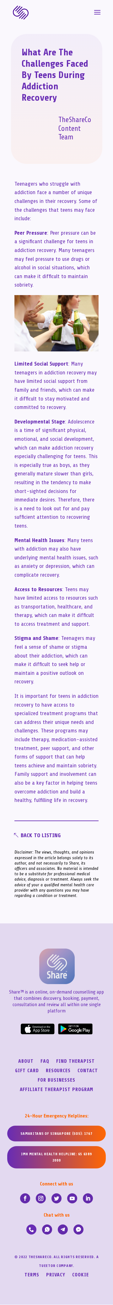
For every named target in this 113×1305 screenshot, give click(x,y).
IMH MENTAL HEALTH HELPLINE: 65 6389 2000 (56, 1157)
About (26, 1061)
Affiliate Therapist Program (57, 1089)
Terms (31, 1275)
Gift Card (27, 1070)
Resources (58, 1070)
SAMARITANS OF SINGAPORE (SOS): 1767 (56, 1133)
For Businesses (56, 1080)
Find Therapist (75, 1061)
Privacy (56, 1275)
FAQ (44, 1061)
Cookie (80, 1275)
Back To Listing (41, 835)
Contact (88, 1070)
